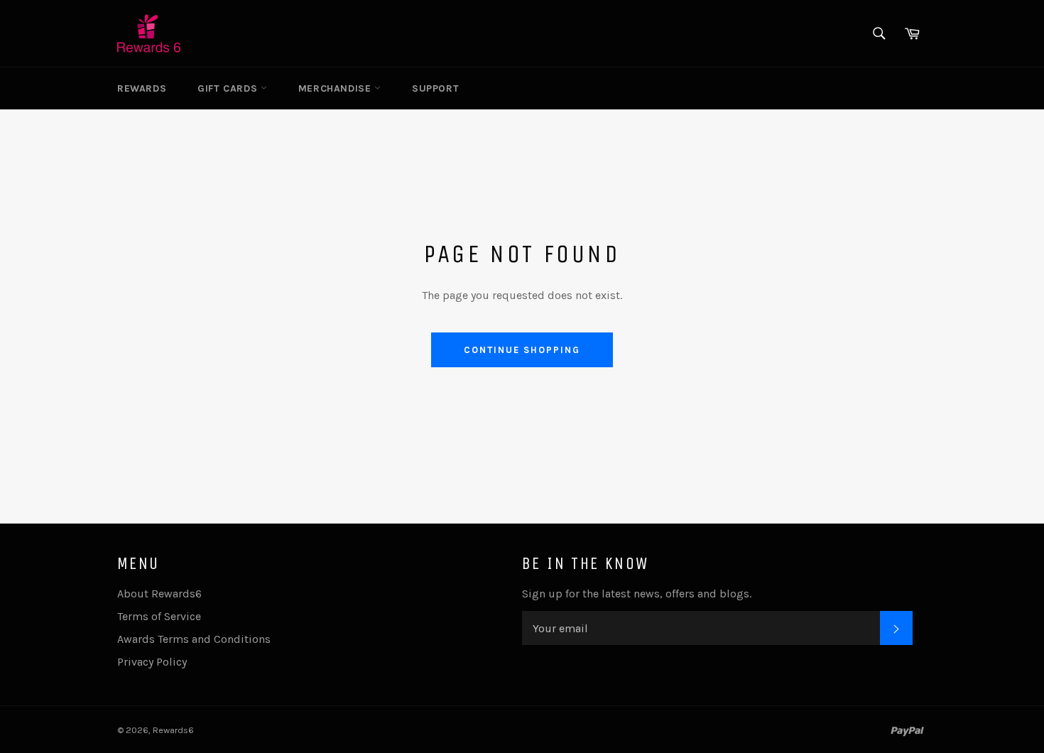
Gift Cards (229, 88)
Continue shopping (522, 350)
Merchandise (336, 88)
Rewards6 (173, 730)
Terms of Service (159, 616)
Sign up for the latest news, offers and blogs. (636, 593)
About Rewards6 (159, 593)
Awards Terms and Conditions (194, 639)
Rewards (141, 88)
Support (435, 88)
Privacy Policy (152, 661)
